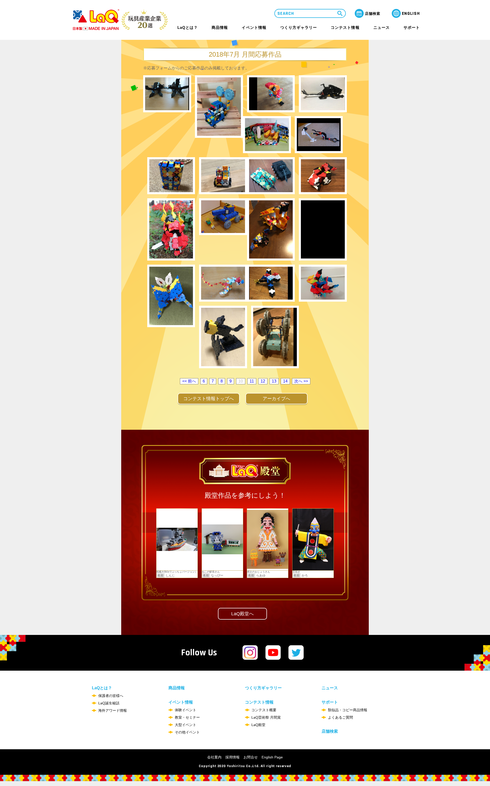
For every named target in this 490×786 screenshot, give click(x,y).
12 (263, 381)
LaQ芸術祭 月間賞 (266, 717)
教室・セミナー (187, 717)
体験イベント (185, 710)
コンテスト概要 (263, 710)
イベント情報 (254, 27)
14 (285, 381)
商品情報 (220, 28)
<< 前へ (189, 381)
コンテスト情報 (345, 27)
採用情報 (232, 757)
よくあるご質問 (340, 717)
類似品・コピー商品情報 (347, 710)
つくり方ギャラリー (298, 28)
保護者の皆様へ (110, 696)
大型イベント (185, 725)
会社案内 (214, 757)
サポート (411, 27)
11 (252, 381)
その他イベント (187, 732)
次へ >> (301, 381)
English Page (272, 757)
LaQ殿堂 (258, 725)
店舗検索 (330, 731)
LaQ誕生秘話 (108, 703)
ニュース (381, 28)
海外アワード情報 (112, 710)
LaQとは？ (187, 27)
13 (274, 381)
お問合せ (250, 757)
